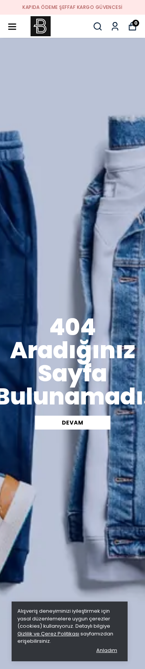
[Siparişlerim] (115, 26)
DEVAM (73, 422)
